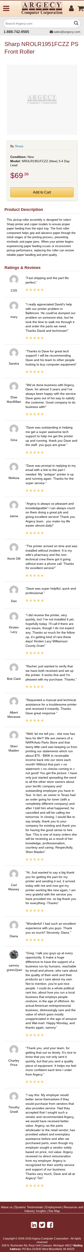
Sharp (19, 146)
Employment (53, 1207)
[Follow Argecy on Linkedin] (34, 1225)
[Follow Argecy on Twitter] (42, 1225)
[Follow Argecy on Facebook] (50, 1225)
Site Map (54, 1211)
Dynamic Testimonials (29, 1207)
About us (7, 1207)
